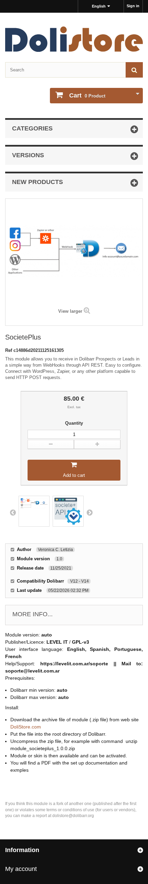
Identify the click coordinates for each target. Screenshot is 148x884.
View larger (70, 311)
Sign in (133, 6)
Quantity (74, 423)
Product (87, 95)
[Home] (74, 39)
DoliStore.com (25, 727)
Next (89, 512)
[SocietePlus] (34, 511)
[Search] (134, 70)
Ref (9, 350)
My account (21, 868)
